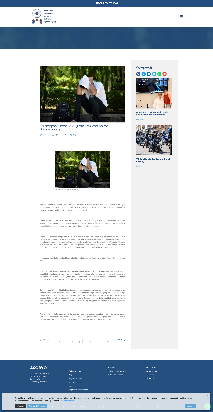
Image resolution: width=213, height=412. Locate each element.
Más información (67, 401)
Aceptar (190, 406)
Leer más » (140, 119)
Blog (74, 135)
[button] (138, 74)
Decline (20, 406)
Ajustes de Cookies (37, 406)
